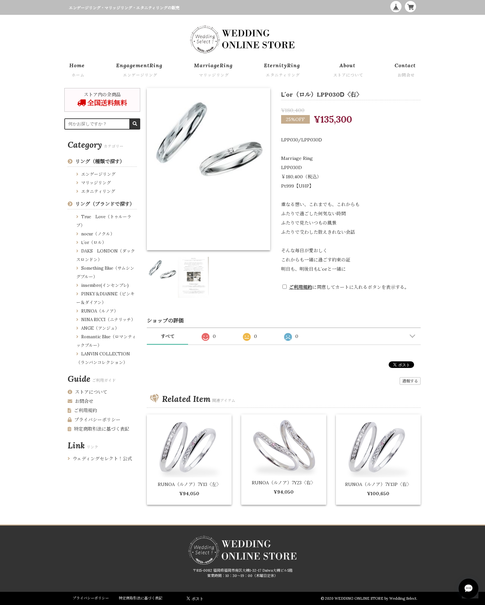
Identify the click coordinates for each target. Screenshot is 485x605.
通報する (410, 380)
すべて (168, 336)
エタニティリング (98, 191)
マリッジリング (96, 183)
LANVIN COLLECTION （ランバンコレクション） (103, 358)
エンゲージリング (98, 174)
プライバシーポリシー (97, 420)
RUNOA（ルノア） (99, 311)
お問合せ (84, 401)
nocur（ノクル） (97, 234)
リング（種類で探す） (100, 161)
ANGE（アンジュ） (100, 328)
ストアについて (91, 392)
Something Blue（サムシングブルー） (105, 272)
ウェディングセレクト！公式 (102, 459)
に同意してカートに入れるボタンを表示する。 (349, 287)
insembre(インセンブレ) (105, 285)
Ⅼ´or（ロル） (93, 242)
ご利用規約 (300, 287)
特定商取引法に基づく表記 (101, 429)
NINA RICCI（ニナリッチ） (108, 319)
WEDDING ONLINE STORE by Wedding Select (375, 598)
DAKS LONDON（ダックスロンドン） (105, 255)
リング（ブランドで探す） (105, 204)
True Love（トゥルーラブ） (103, 221)
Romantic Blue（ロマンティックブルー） (106, 341)
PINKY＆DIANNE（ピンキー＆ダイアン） (105, 298)
